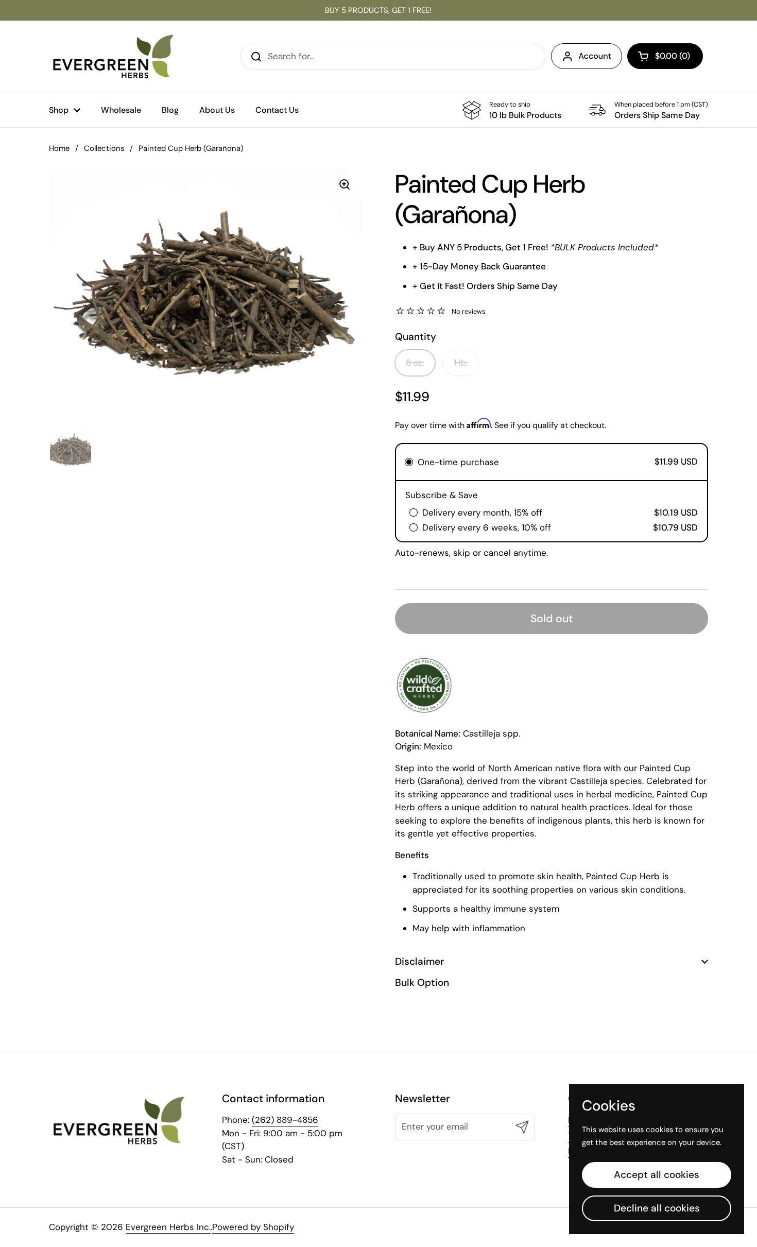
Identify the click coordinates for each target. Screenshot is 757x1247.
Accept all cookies (656, 1174)
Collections (104, 148)
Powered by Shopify (253, 1227)
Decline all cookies (657, 1208)
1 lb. (461, 362)
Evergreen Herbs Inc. (168, 1227)
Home (59, 148)
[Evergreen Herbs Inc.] (113, 56)
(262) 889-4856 (285, 1119)
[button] (665, 56)
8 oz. (415, 362)
